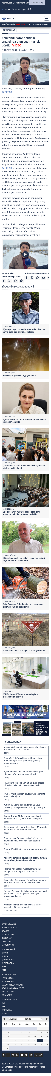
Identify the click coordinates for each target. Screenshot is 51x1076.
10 (8, 1037)
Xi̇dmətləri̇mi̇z (9, 992)
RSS (3, 1006)
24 (8, 1044)
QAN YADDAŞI (8, 960)
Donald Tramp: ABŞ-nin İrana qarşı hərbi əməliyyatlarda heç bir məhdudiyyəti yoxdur (24, 817)
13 (29, 1037)
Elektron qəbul (10, 1000)
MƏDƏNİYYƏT (8, 945)
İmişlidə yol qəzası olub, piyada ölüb (19, 375)
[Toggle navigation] (45, 18)
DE (13, 9)
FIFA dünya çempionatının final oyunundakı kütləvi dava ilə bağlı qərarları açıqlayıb (24, 784)
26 (21, 1044)
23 (47, 1040)
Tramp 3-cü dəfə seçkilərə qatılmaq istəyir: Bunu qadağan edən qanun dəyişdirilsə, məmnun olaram (23, 760)
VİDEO (4, 966)
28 (35, 1044)
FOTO (4, 970)
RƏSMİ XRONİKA (9, 924)
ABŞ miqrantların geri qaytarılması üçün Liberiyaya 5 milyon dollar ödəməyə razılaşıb (24, 806)
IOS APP (5, 1013)
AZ (3, 9)
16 (47, 1037)
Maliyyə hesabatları (12, 985)
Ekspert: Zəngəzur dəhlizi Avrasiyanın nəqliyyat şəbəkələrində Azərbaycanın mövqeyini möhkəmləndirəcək (25, 893)
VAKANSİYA (7, 995)
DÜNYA (5, 956)
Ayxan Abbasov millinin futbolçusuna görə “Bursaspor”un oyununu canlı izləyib (23, 772)
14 (35, 1037)
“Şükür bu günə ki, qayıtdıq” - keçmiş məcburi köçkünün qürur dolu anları (24, 559)
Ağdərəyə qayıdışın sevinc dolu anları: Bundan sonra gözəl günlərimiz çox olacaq (24, 330)
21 (35, 1040)
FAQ (3, 1003)
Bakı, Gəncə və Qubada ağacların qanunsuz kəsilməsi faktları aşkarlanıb (23, 605)
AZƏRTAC (7, 92)
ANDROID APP (8, 1010)
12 (21, 1037)
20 (29, 1040)
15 (41, 1037)
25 (15, 1044)
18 (15, 1040)
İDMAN (5, 953)
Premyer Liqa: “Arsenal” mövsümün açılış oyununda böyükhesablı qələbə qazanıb (23, 839)
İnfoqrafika (8, 963)
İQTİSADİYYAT (8, 934)
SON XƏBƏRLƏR (13, 741)
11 (15, 1037)
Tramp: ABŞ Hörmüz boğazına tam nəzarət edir (25, 849)
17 (8, 1040)
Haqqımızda (7, 978)
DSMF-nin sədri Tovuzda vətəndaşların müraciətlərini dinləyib (20, 695)
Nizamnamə (7, 981)
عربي (23, 9)
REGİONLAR (9, 30)
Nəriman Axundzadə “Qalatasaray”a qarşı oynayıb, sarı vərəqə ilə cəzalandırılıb (23, 870)
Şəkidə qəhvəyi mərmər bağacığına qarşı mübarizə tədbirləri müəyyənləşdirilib (21, 513)
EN (9, 9)
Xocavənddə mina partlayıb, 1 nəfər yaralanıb (24, 650)
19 (21, 1040)
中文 (29, 9)
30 (47, 1044)
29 (41, 1044)
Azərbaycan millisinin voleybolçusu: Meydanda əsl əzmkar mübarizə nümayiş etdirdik (25, 828)
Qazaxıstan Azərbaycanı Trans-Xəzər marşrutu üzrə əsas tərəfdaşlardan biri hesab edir (25, 881)
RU (6, 9)
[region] (26, 830)
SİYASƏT (5, 931)
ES (19, 9)
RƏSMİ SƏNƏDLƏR (10, 928)
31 (8, 1048)
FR (16, 9)
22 (41, 1040)
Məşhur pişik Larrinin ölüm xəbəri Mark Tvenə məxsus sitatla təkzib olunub (25, 748)
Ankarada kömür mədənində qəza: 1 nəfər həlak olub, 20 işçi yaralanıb (23, 906)
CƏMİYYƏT (6, 941)
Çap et (22, 50)
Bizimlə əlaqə (9, 974)
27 (29, 1044)
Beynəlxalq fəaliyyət (13, 988)
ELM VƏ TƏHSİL (9, 949)
